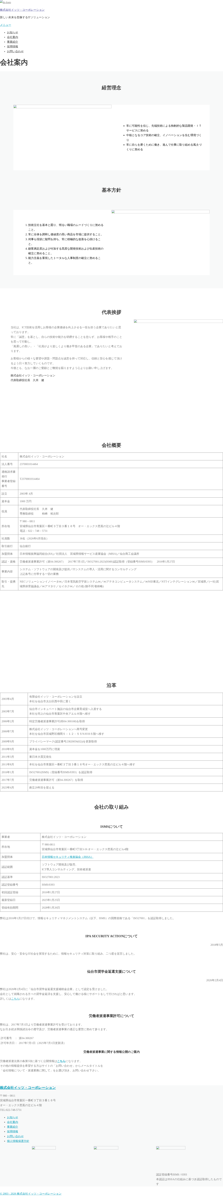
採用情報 (12, 46)
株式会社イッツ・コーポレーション (22, 9)
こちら (15, 998)
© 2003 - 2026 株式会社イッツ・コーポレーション (30, 1193)
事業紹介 (12, 41)
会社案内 (12, 37)
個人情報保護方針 (18, 1141)
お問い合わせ (15, 51)
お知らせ (12, 32)
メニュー (5, 24)
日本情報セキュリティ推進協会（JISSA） (68, 856)
